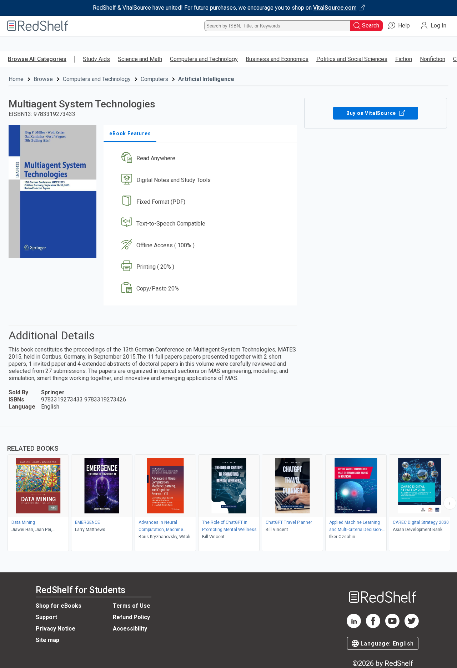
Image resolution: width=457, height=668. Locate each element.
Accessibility (130, 628)
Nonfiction (432, 59)
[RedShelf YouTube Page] (392, 626)
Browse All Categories (37, 59)
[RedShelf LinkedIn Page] (354, 626)
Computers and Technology (204, 59)
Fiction (403, 59)
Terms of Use (131, 605)
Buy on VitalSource (371, 113)
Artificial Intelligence (206, 79)
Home (16, 79)
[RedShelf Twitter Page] (412, 626)
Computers (154, 79)
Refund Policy (131, 617)
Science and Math (140, 59)
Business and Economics (277, 59)
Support (46, 617)
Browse (43, 79)
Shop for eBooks (58, 605)
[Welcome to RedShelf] (37, 26)
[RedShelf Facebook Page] (373, 626)
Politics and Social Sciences (351, 59)
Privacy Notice (55, 628)
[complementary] (228, 489)
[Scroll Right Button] (449, 503)
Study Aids (96, 59)
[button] (201, 158)
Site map (47, 640)
